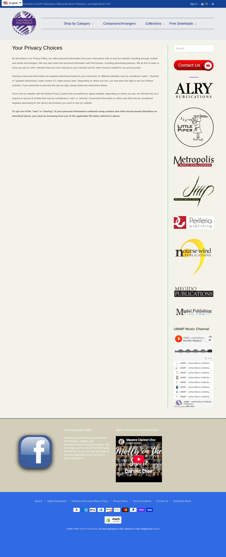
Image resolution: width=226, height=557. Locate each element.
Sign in (193, 3)
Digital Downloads (56, 501)
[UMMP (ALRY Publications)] (24, 33)
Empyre (156, 528)
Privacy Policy (120, 501)
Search (38, 501)
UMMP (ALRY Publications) (85, 528)
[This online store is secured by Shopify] (113, 522)
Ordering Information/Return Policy (89, 501)
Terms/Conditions (142, 501)
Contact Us (162, 501)
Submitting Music (182, 501)
